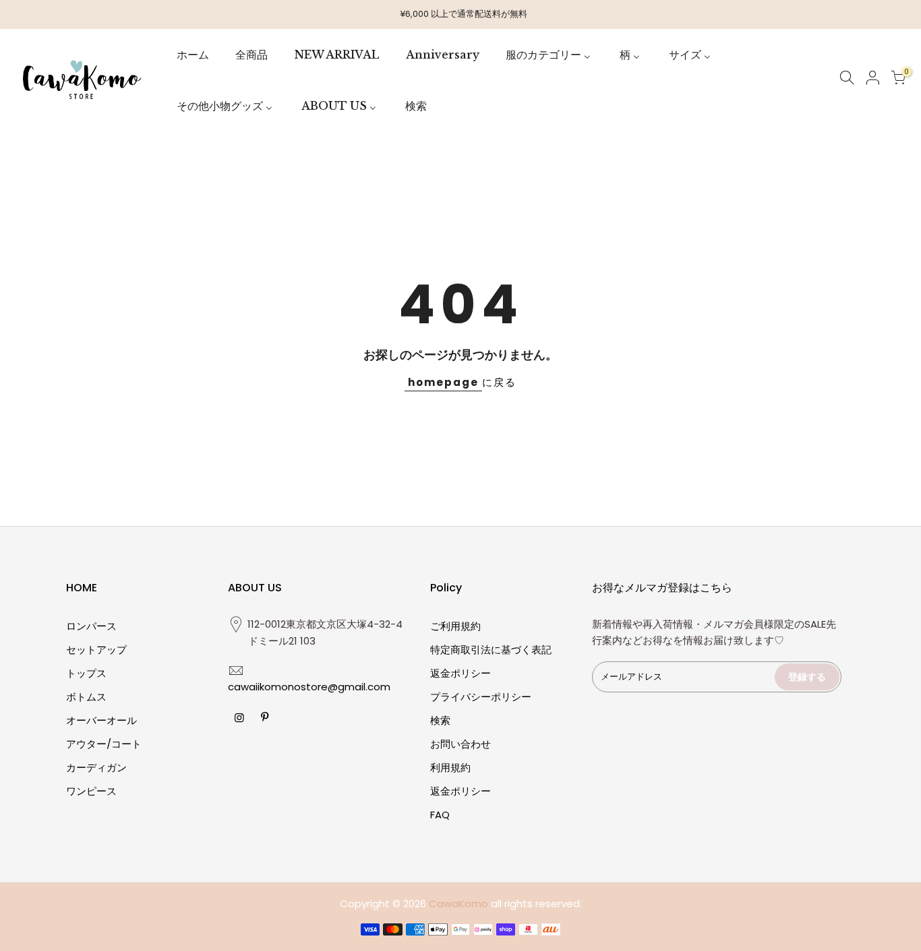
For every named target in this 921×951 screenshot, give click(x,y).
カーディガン (96, 767)
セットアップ (96, 650)
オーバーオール (101, 720)
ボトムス (86, 697)
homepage (443, 382)
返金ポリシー (460, 673)
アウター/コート (104, 744)
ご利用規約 (455, 626)
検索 (440, 720)
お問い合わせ (460, 744)
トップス (86, 673)
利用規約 (450, 767)
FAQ (440, 815)
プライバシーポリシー (480, 697)
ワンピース (91, 791)
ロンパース (91, 626)
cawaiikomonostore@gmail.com (309, 687)
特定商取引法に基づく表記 (491, 650)
